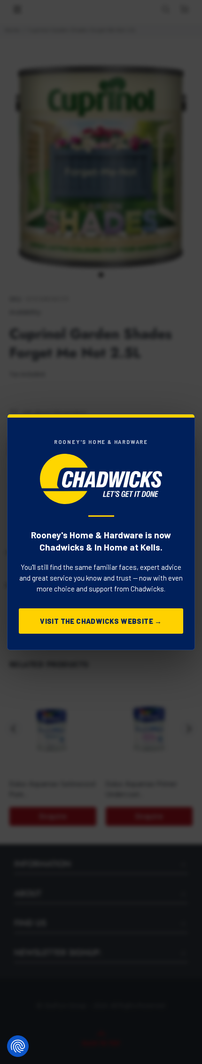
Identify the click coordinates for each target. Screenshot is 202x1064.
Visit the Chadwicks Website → (101, 621)
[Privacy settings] (18, 1046)
